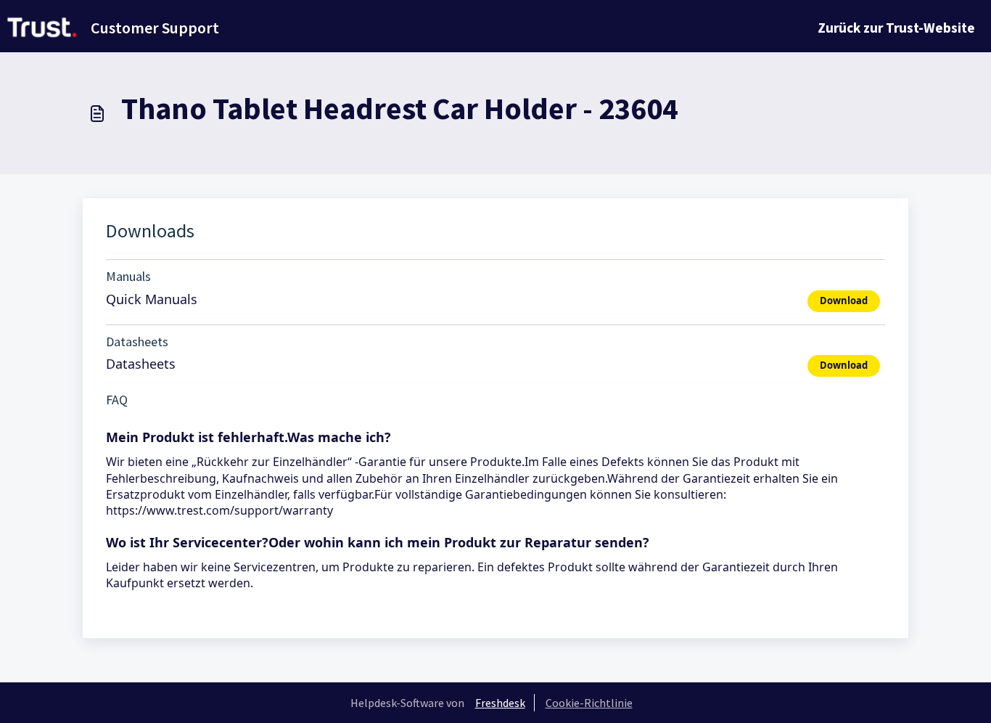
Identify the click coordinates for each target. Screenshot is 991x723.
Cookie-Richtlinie (589, 702)
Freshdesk (500, 702)
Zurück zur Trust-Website (896, 27)
